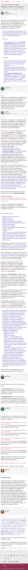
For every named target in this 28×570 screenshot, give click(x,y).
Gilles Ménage (11, 276)
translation (21, 9)
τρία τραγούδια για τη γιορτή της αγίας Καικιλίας (13, 139)
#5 (26, 413)
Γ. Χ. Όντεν (9, 130)
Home (2, 566)
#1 (26, 17)
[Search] (26, 1)
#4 (26, 381)
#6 (26, 475)
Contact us (3, 564)
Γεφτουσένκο (4, 271)
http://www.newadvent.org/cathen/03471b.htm (13, 198)
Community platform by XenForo (13, 568)
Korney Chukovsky (9, 268)
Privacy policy (18, 564)
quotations (16, 9)
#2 (26, 93)
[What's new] (23, 1)
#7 (26, 516)
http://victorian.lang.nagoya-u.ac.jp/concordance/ (13, 463)
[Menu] (2, 1)
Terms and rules (10, 564)
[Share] (25, 18)
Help (23, 564)
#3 (26, 117)
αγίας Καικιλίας (15, 135)
